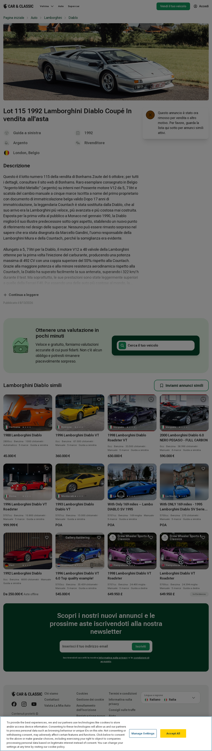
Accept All (173, 733)
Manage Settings (143, 733)
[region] (106, 733)
